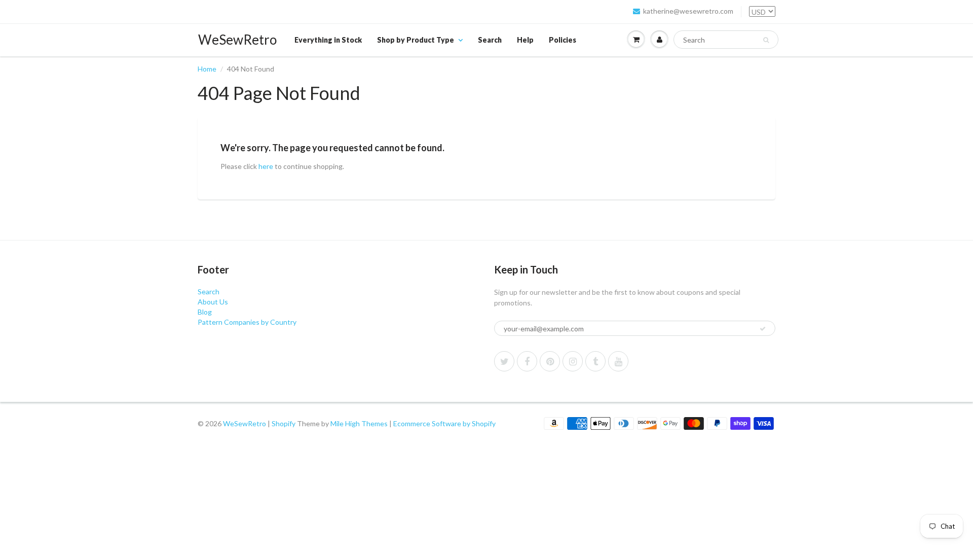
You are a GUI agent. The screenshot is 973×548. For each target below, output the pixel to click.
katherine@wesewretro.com (688, 11)
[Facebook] (527, 361)
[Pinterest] (550, 361)
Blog (205, 311)
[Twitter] (504, 361)
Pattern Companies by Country (247, 322)
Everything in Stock (328, 40)
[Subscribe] (762, 329)
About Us (213, 301)
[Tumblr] (595, 361)
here (265, 166)
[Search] (766, 40)
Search (490, 40)
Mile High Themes (359, 423)
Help (525, 40)
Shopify (283, 423)
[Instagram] (573, 361)
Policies (562, 40)
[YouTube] (618, 361)
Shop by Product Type (415, 40)
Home (207, 68)
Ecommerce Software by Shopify (444, 423)
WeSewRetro (237, 39)
